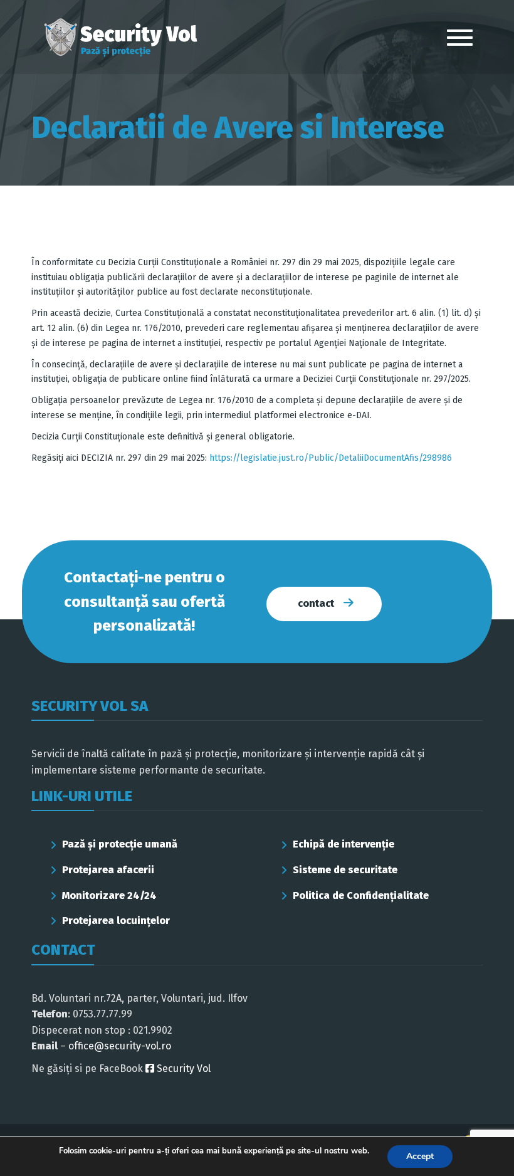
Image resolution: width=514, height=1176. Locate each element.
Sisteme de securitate (345, 870)
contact (316, 603)
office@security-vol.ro (119, 1046)
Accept (420, 1156)
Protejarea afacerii (108, 870)
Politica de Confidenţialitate (361, 895)
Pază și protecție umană (119, 844)
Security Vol (182, 1068)
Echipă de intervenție (343, 844)
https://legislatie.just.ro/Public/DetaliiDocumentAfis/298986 (330, 458)
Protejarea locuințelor (116, 921)
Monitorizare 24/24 (109, 895)
